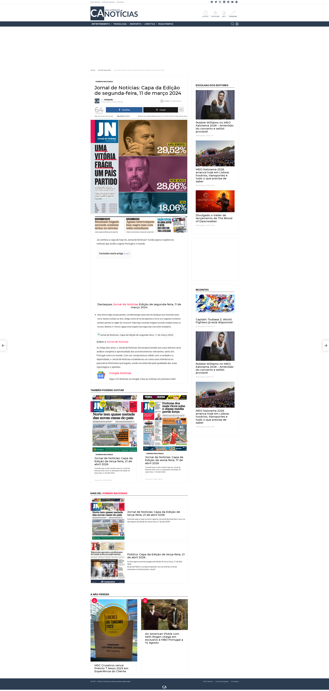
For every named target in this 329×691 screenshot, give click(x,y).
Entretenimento (101, 24)
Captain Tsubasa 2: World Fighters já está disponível (214, 321)
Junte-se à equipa (108, 2)
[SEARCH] (232, 24)
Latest (205, 16)
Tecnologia (120, 24)
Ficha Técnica (95, 2)
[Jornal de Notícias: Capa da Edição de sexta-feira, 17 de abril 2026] (164, 423)
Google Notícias (120, 373)
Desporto (135, 24)
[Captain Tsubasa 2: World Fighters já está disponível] (215, 305)
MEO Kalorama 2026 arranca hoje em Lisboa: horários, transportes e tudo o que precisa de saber (212, 175)
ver (127, 254)
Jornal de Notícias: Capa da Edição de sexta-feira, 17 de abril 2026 (164, 460)
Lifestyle (150, 24)
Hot (224, 16)
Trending (233, 16)
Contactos (120, 2)
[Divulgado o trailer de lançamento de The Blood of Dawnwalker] (215, 201)
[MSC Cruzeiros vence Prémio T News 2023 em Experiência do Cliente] (113, 630)
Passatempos (165, 24)
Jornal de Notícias (125, 304)
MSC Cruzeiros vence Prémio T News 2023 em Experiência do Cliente (111, 668)
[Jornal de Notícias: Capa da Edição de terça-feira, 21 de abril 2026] (113, 423)
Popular (215, 16)
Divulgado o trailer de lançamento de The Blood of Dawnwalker (214, 218)
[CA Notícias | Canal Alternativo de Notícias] (164, 687)
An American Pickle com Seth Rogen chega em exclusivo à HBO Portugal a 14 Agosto (164, 638)
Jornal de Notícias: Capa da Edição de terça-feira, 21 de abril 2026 (113, 461)
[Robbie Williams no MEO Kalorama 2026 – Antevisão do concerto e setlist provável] (215, 104)
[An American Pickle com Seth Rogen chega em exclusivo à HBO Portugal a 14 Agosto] (164, 614)
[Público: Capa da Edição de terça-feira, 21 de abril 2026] (108, 562)
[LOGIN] (237, 24)
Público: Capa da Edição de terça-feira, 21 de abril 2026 (156, 556)
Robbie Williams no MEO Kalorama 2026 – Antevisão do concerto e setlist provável (215, 127)
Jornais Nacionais (104, 455)
